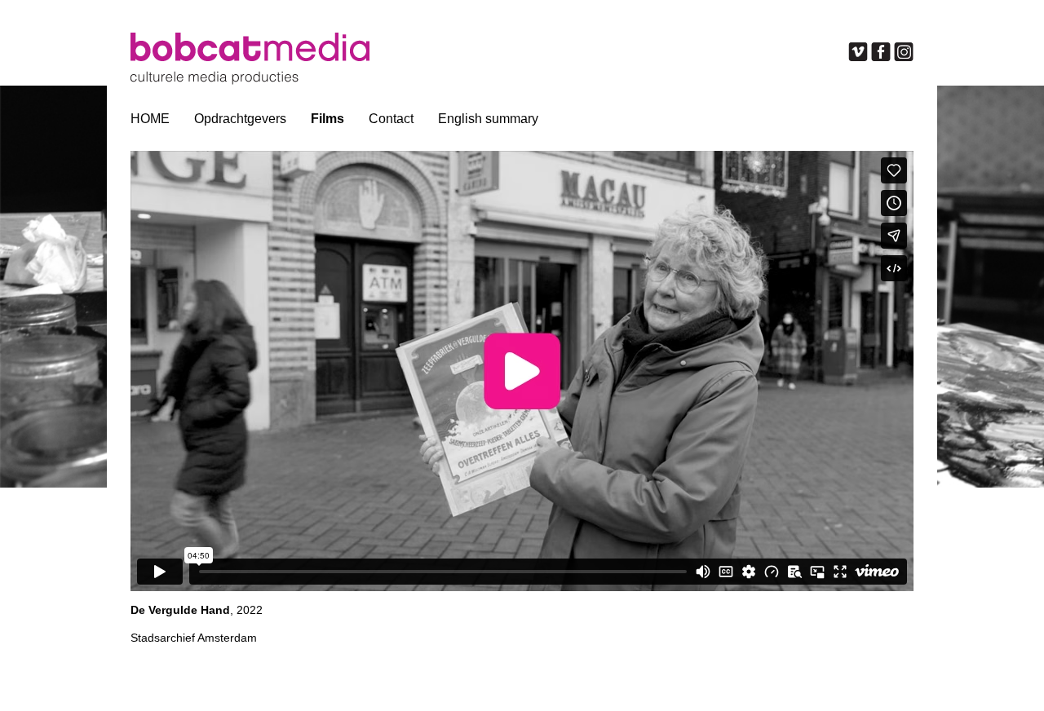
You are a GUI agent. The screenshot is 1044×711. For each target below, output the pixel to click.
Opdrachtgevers (240, 119)
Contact (391, 119)
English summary (488, 119)
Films (327, 119)
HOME (150, 119)
